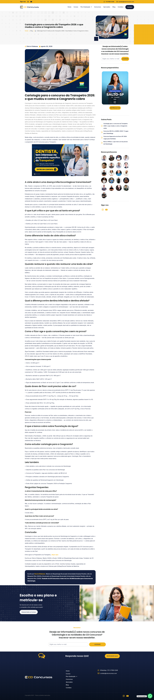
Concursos (97, 7)
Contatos (120, 7)
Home (69, 7)
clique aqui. (55, 554)
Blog (114, 7)
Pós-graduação (85, 7)
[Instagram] (28, 1)
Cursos (76, 7)
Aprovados (106, 7)
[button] (115, 108)
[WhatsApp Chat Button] (150, 696)
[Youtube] (31, 1)
